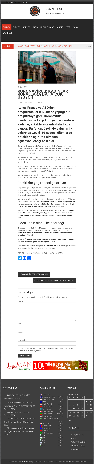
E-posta (21, 332)
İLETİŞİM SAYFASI (77, 435)
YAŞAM (75, 27)
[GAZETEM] (4, 21)
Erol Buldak (75, 449)
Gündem (21, 80)
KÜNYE (73, 438)
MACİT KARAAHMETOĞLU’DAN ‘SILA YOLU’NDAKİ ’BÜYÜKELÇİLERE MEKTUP (45, 46)
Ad (19, 324)
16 (82, 408)
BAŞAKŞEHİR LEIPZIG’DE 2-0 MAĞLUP (34, 274)
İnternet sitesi (22, 340)
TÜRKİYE (16, 27)
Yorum (21, 301)
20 (70, 412)
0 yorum (39, 102)
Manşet (29, 80)
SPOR (68, 27)
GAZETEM (54, 9)
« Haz (69, 421)
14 (74, 408)
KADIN (35, 27)
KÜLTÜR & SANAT (47, 27)
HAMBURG (26, 27)
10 (87, 405)
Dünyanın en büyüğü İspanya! (17, 412)
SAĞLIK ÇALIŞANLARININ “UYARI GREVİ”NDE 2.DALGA (53, 281)
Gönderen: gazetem (25, 102)
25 (91, 412)
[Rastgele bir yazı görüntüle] (89, 38)
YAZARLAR (7, 33)
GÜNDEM (6, 27)
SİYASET (60, 27)
